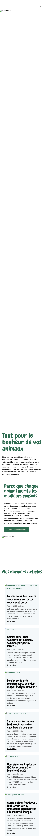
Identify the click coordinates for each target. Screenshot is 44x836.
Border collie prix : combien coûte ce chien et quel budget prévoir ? (22, 684)
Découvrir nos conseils (16, 530)
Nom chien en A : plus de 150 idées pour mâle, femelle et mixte (21, 767)
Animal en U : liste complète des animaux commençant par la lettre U (20, 641)
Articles (21, 606)
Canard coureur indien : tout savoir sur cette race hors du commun (21, 724)
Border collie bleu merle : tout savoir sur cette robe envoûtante (21, 599)
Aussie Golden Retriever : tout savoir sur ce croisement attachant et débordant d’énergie (22, 807)
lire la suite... (11, 621)
